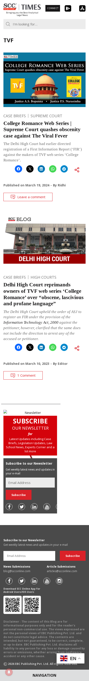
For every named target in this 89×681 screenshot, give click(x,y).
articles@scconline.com (62, 571)
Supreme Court (46, 116)
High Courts (43, 277)
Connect (52, 8)
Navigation (44, 675)
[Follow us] (9, 506)
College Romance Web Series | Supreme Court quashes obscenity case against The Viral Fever (42, 129)
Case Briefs (14, 116)
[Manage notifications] (9, 672)
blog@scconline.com (16, 571)
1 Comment (26, 375)
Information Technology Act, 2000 (30, 322)
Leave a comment (31, 197)
